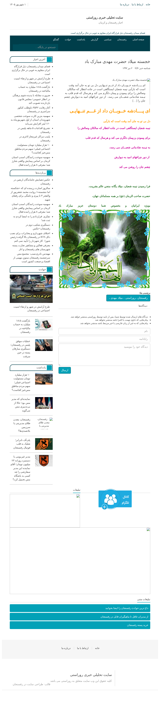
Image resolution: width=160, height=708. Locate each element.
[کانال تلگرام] (115, 499)
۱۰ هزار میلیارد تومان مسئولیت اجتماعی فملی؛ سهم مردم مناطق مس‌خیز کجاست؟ (32, 148)
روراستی (66, 680)
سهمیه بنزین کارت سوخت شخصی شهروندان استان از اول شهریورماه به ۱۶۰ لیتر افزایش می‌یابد (30, 120)
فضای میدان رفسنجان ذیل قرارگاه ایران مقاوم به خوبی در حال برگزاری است (31, 70)
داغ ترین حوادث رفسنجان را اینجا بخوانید (126, 608)
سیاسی (107, 39)
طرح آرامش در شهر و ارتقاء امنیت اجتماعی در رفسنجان (117, 33)
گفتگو (56, 39)
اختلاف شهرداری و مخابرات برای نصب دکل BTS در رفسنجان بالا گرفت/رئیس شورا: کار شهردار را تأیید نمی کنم (30, 237)
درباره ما (124, 4)
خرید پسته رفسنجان (137, 625)
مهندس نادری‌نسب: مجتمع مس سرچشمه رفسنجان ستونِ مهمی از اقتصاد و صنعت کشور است (31, 257)
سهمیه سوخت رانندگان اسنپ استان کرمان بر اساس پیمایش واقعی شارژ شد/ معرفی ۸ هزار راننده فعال (31, 161)
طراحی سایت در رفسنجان (28, 684)
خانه (148, 4)
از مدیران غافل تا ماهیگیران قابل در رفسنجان (124, 616)
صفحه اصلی (138, 39)
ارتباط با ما (137, 4)
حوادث (68, 39)
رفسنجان (122, 39)
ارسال (64, 370)
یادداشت (81, 39)
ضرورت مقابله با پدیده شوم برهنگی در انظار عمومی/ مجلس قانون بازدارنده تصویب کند (31, 99)
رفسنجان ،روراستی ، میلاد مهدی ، (128, 297)
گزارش (94, 39)
